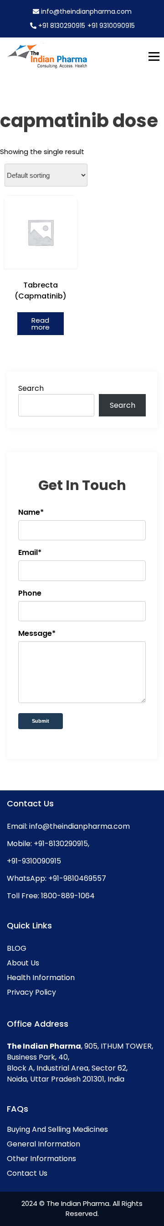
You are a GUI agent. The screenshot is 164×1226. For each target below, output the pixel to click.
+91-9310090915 (34, 861)
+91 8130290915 (61, 25)
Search (31, 388)
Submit (40, 721)
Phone (29, 593)
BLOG (16, 948)
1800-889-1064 (67, 895)
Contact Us (27, 1173)
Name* (31, 512)
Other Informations (41, 1158)
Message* (37, 633)
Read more (40, 323)
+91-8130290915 (60, 843)
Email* (29, 552)
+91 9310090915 (111, 25)
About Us (23, 963)
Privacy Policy (31, 992)
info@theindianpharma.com (85, 11)
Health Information (41, 977)
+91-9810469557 (76, 878)
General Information (43, 1144)
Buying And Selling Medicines (57, 1129)
